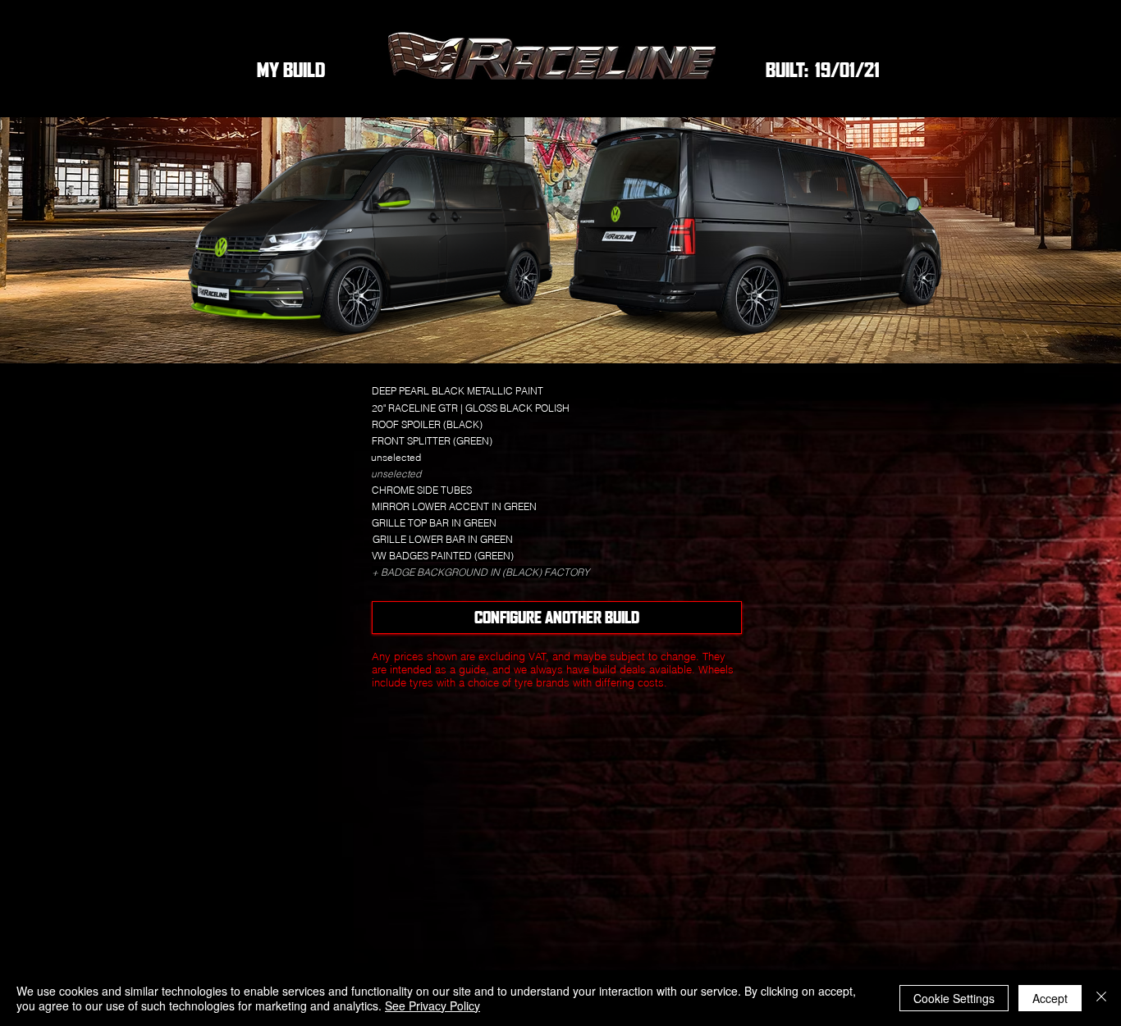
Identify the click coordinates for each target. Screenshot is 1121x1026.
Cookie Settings (954, 998)
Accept (1050, 998)
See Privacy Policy (432, 1005)
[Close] (1101, 998)
